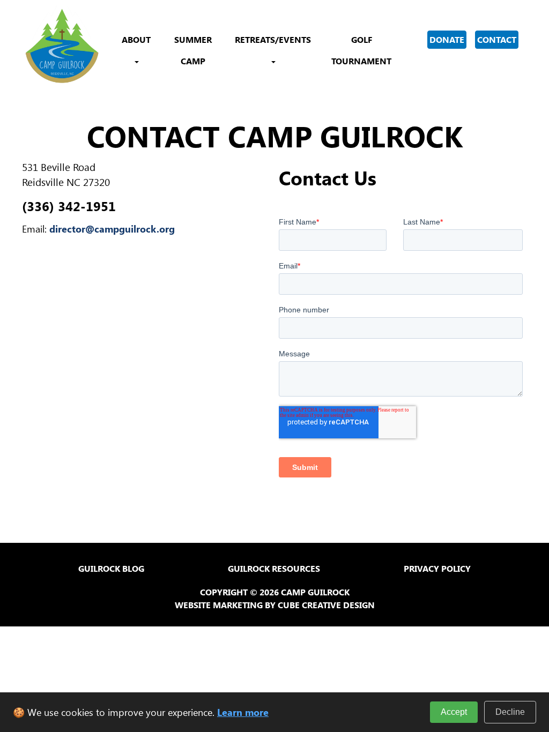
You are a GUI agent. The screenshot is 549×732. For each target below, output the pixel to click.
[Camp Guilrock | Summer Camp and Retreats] (62, 45)
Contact (496, 39)
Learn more (243, 712)
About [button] (136, 39)
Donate (446, 39)
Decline (510, 711)
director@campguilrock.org (112, 228)
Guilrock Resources (274, 568)
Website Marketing (219, 604)
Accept (454, 711)
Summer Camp (193, 50)
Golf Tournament (361, 50)
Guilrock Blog (111, 568)
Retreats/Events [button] (273, 39)
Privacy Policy (437, 568)
